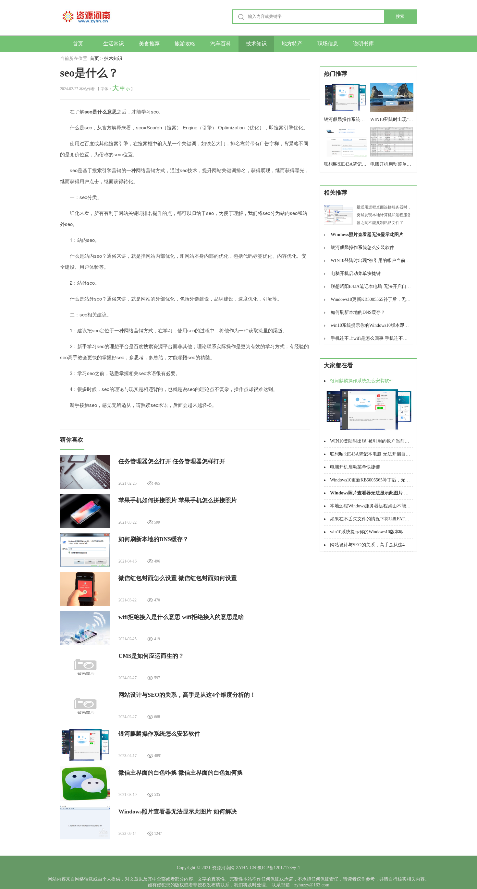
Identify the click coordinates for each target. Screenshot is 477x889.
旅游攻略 (185, 43)
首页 (78, 43)
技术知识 (256, 43)
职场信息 (327, 43)
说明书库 (363, 43)
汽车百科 (220, 43)
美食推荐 (149, 43)
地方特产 (292, 43)
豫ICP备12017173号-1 (278, 867)
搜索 (400, 16)
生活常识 (113, 43)
